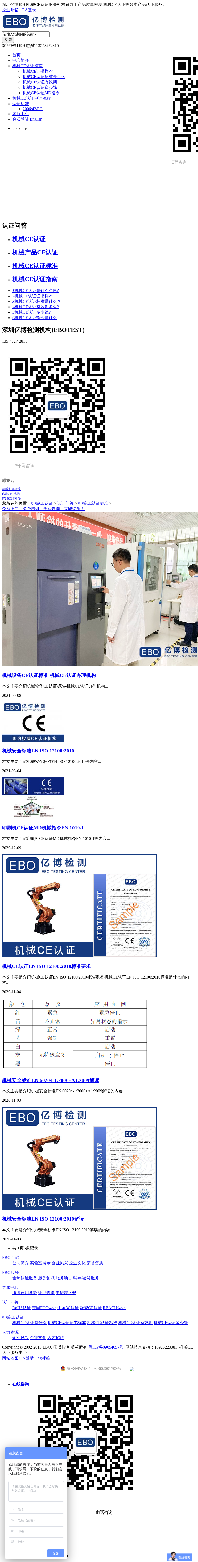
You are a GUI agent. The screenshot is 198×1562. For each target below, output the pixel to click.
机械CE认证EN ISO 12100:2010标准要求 (46, 966)
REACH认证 (114, 1308)
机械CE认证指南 (27, 66)
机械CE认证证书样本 (32, 296)
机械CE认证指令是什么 (34, 317)
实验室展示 (40, 1263)
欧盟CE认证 (91, 1308)
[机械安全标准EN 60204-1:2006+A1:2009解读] (76, 1070)
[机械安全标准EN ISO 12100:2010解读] (79, 1208)
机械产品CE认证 (35, 252)
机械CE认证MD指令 (41, 93)
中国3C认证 (68, 1308)
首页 (16, 55)
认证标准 (20, 103)
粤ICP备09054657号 (105, 1347)
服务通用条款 (24, 1293)
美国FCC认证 (44, 1308)
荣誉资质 (95, 1263)
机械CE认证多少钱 (40, 87)
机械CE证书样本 (38, 71)
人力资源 (10, 1332)
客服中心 (20, 113)
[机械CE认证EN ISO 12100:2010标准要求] (79, 956)
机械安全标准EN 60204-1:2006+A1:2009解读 (50, 1080)
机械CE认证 (29, 239)
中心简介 (20, 60)
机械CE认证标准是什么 (44, 76)
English (36, 119)
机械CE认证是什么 (29, 1322)
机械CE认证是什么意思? (35, 290)
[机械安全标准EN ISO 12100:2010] (33, 740)
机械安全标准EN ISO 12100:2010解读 (43, 1219)
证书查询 (46, 1293)
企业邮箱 (10, 10)
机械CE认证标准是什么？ (36, 301)
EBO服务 (10, 1272)
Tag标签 (43, 1358)
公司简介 (20, 1263)
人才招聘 (55, 1337)
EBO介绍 (10, 1257)
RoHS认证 (21, 1308)
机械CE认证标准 (35, 265)
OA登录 (29, 10)
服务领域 (46, 1278)
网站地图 (10, 1358)
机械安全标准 (11, 489)
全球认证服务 (24, 1278)
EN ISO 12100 (11, 499)
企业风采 (60, 1263)
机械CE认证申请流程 (31, 98)
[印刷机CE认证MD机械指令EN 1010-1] (33, 817)
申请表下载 (66, 1293)
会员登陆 (20, 119)
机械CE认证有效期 (40, 82)
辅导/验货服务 (86, 1278)
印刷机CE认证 (11, 494)
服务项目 (64, 1278)
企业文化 (77, 1263)
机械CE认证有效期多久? (35, 307)
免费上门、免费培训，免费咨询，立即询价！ (43, 509)
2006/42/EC (33, 109)
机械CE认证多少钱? (31, 312)
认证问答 (65, 503)
